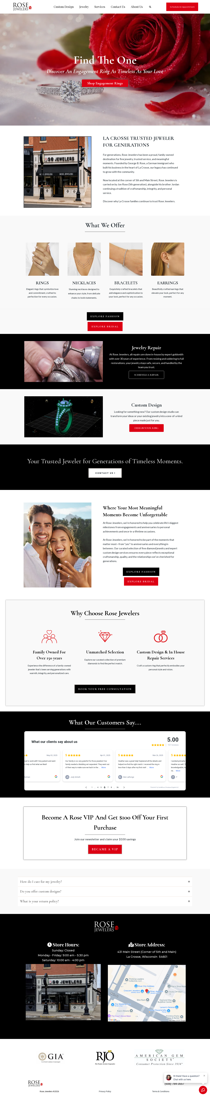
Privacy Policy (105, 1091)
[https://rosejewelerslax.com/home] (21, 6)
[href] (147, 993)
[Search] (150, 7)
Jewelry (84, 7)
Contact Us (118, 7)
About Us (137, 7)
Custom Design (64, 7)
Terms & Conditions (160, 1091)
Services (99, 7)
